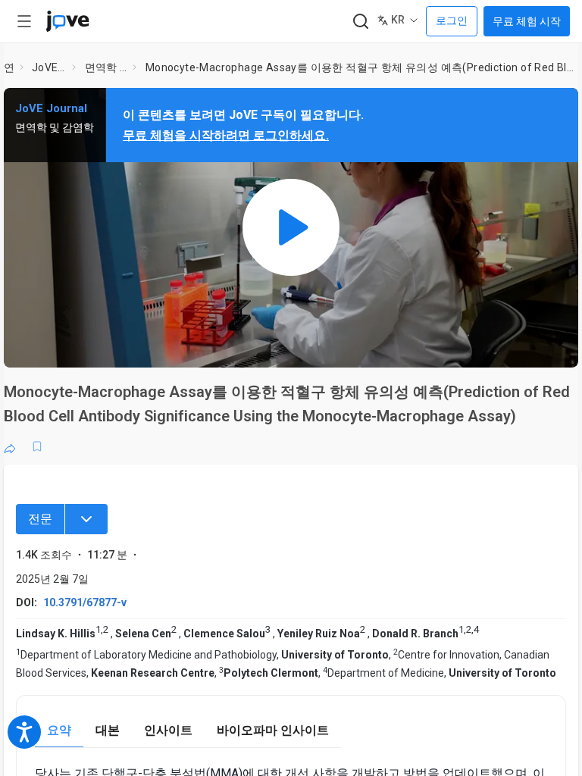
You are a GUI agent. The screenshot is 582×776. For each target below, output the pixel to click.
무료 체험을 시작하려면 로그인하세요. (226, 135)
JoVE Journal (49, 67)
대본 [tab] (107, 730)
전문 (40, 519)
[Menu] (86, 519)
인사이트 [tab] (168, 730)
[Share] (10, 446)
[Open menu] (24, 21)
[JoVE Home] (67, 21)
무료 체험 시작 (527, 21)
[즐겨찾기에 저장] (37, 446)
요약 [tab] (59, 730)
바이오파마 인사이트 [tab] (273, 730)
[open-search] (360, 22)
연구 (9, 67)
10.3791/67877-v (85, 602)
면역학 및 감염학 (106, 67)
